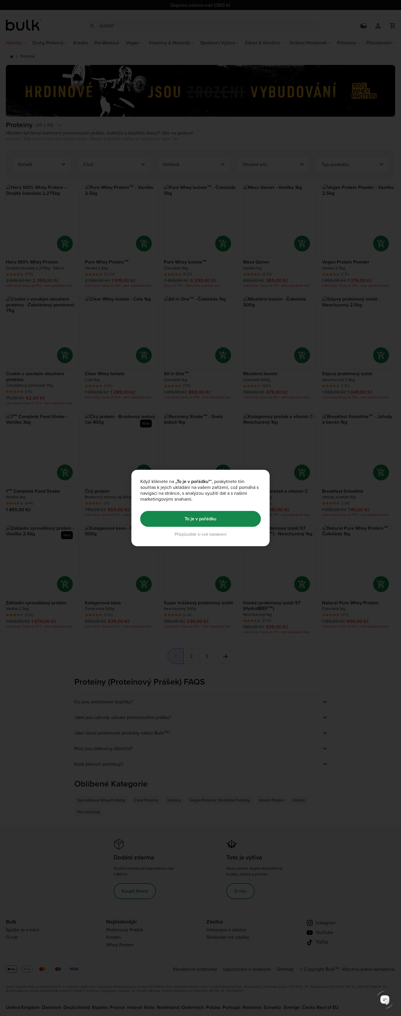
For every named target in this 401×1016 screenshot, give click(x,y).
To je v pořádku (200, 518)
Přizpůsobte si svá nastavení (200, 534)
